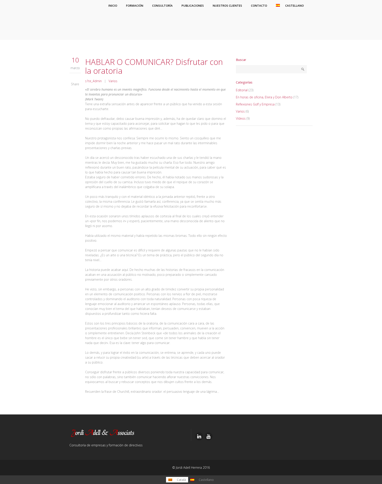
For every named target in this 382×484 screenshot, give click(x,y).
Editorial (242, 90)
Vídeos (241, 118)
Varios (113, 81)
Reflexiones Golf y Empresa (255, 104)
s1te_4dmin (93, 81)
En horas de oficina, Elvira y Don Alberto (264, 97)
